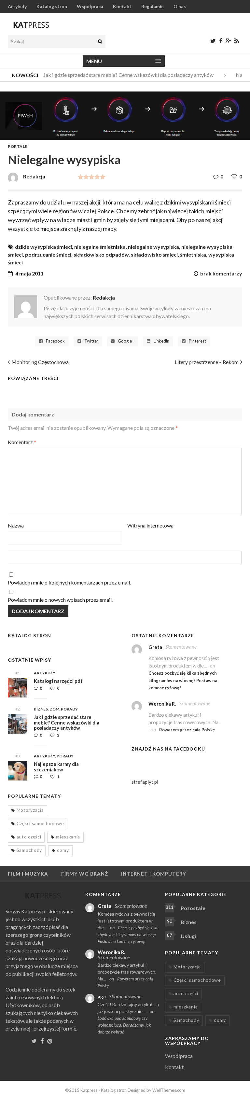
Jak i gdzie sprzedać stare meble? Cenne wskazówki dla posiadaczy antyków (124, 75)
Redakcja (104, 297)
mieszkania (68, 836)
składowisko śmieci (154, 254)
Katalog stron (51, 6)
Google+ (126, 341)
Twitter (91, 341)
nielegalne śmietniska (100, 247)
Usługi (188, 936)
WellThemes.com (168, 1090)
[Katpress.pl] (31, 24)
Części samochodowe (40, 823)
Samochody (29, 850)
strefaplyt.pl (145, 782)
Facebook (55, 341)
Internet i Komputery (153, 874)
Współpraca (90, 6)
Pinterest (197, 341)
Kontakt (122, 6)
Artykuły (17, 6)
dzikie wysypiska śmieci (43, 247)
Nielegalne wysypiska (64, 159)
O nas (180, 6)
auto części (29, 836)
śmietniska (193, 254)
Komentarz (22, 442)
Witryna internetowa (150, 525)
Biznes (41, 709)
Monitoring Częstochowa (40, 362)
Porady (69, 709)
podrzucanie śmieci (48, 254)
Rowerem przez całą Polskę (187, 729)
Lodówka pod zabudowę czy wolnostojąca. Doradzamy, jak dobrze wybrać (124, 1025)
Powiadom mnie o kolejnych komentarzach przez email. (69, 582)
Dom (54, 709)
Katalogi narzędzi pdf (58, 681)
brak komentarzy (221, 273)
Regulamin (152, 6)
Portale (17, 146)
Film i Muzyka (28, 874)
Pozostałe (193, 908)
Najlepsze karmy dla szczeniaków (56, 766)
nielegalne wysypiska (153, 247)
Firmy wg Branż (84, 874)
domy (63, 850)
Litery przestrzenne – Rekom (207, 362)
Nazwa (16, 525)
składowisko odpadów (101, 254)
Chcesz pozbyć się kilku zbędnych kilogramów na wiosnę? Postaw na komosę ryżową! (182, 680)
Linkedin (161, 341)
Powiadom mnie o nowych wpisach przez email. (60, 600)
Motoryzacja (30, 810)
